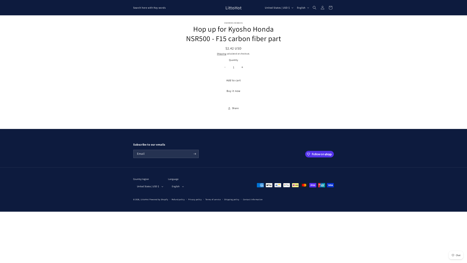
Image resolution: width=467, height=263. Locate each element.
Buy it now (233, 91)
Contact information (253, 199)
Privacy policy (195, 199)
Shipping (221, 53)
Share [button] (235, 108)
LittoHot (145, 199)
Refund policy (178, 199)
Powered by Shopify (158, 199)
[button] (314, 8)
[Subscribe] (195, 154)
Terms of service (213, 199)
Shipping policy (231, 199)
